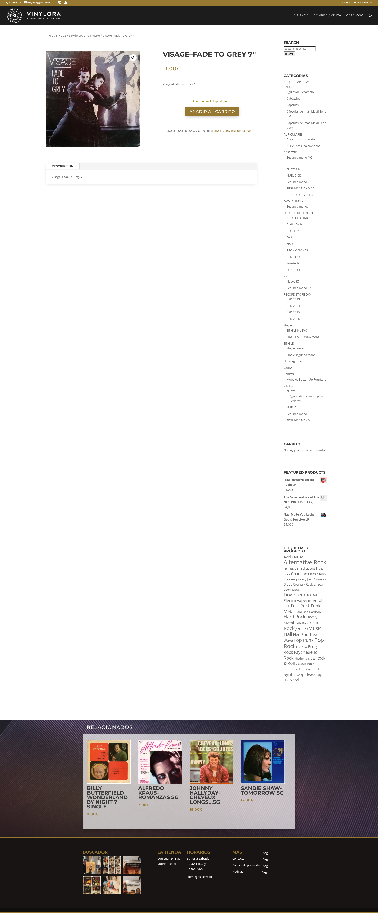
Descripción (62, 166)
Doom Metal (292, 589)
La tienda (300, 15)
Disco (318, 584)
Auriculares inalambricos (303, 146)
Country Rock (303, 584)
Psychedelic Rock (300, 655)
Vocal (294, 679)
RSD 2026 (293, 319)
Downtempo (297, 594)
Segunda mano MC (299, 157)
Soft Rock (307, 664)
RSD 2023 (293, 299)
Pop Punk (304, 640)
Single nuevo (295, 348)
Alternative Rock (305, 562)
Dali (289, 237)
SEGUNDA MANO (298, 420)
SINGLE (61, 35)
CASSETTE (290, 152)
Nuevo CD (293, 169)
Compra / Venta (327, 15)
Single (288, 325)
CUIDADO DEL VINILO (298, 195)
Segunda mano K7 (299, 288)
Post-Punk (301, 647)
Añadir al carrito (212, 111)
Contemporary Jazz (298, 579)
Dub (315, 595)
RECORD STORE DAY (297, 294)
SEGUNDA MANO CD (301, 188)
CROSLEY (293, 231)
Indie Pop (301, 623)
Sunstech (293, 263)
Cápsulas (293, 105)
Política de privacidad (246, 865)
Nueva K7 (293, 281)
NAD (290, 244)
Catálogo (355, 15)
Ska (298, 664)
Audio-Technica (297, 224)
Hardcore (315, 612)
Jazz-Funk (301, 629)
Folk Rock (300, 606)
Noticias (237, 871)
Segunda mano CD (299, 182)
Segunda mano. (297, 206)
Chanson (299, 573)
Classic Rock (317, 574)
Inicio (49, 35)
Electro (290, 600)
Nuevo (291, 391)
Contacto (238, 858)
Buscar (289, 53)
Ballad (299, 568)
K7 (285, 276)
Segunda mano (297, 414)
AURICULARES (293, 134)
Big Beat (310, 568)
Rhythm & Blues (304, 658)
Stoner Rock (311, 669)
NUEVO (292, 407)
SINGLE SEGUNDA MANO (304, 337)
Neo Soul (301, 634)
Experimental (309, 600)
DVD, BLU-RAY (293, 201)
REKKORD (293, 257)
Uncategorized (293, 361)
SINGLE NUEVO (297, 330)
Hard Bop (301, 612)
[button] (133, 57)
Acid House (293, 557)
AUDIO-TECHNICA (298, 218)
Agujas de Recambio (300, 92)
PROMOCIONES (297, 250)
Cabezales (293, 98)
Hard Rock (294, 617)
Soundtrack (292, 669)
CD (286, 164)
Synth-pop (294, 674)
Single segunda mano (84, 35)
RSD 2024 (293, 306)
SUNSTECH (294, 270)
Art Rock (289, 568)
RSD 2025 (293, 312)
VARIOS (289, 374)
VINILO (288, 386)
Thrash (310, 674)
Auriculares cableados (301, 139)
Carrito (346, 3)
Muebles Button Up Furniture (306, 379)
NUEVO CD (294, 175)
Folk (287, 606)
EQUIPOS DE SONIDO (298, 213)
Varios (288, 368)
